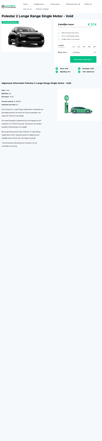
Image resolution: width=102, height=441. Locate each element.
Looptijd (61, 46)
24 (79, 47)
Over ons (26, 9)
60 (94, 47)
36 (84, 47)
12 (74, 47)
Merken (87, 4)
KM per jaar (64, 52)
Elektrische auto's (72, 4)
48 (89, 47)
